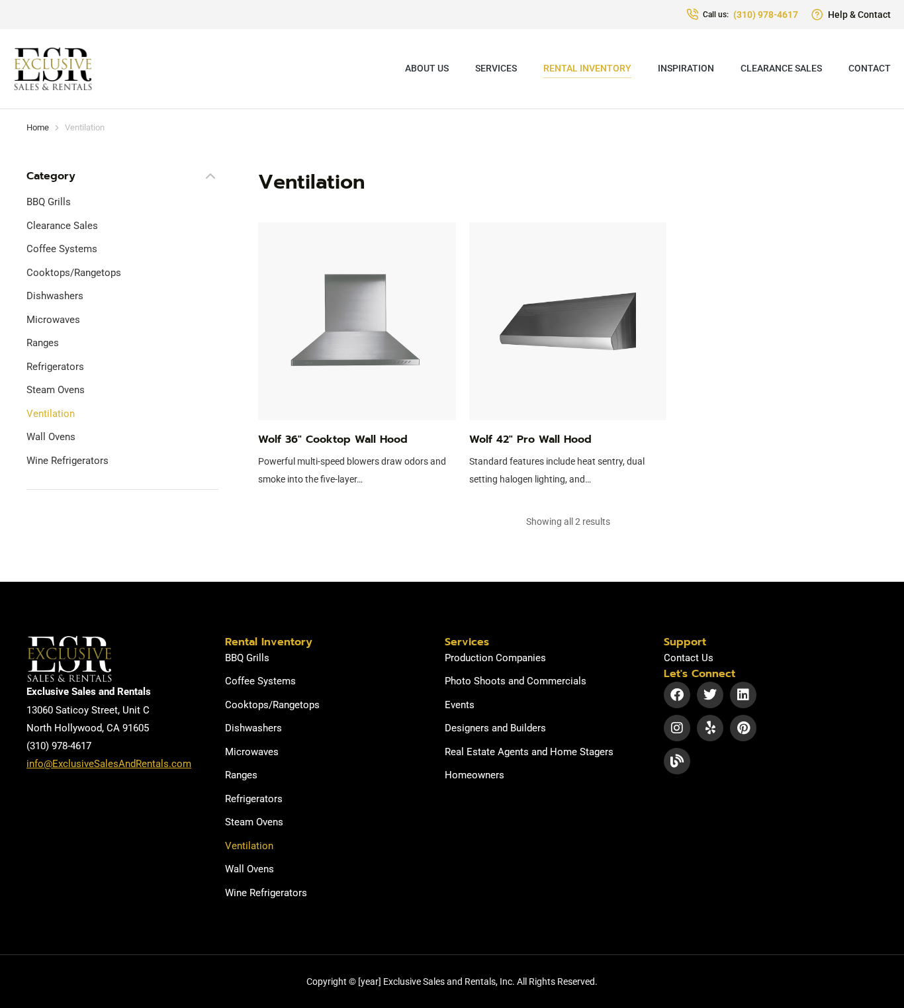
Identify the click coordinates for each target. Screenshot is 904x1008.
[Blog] (677, 761)
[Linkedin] (743, 695)
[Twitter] (710, 695)
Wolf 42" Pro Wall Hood (530, 439)
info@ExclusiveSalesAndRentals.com (108, 764)
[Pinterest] (743, 728)
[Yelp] (710, 728)
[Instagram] (677, 728)
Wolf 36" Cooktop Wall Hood (333, 439)
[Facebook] (677, 695)
